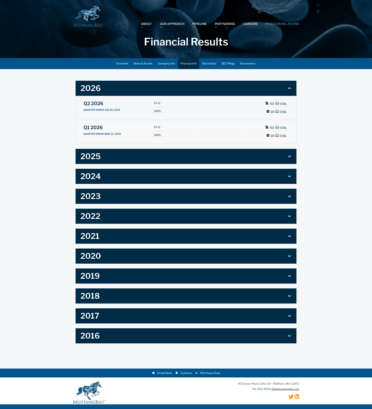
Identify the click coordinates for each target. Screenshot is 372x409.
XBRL (157, 111)
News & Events (142, 63)
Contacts (186, 373)
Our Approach (172, 24)
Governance (247, 63)
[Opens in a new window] (291, 396)
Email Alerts (164, 373)
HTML (283, 103)
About (146, 24)
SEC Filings (228, 63)
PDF (272, 103)
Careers (250, 24)
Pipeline (199, 24)
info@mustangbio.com (285, 389)
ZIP (272, 111)
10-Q (157, 103)
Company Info (166, 63)
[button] (186, 88)
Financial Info (188, 63)
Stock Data (209, 63)
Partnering (225, 24)
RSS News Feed (210, 373)
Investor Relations (282, 24)
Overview (122, 63)
